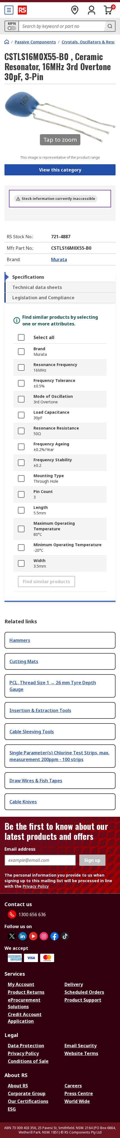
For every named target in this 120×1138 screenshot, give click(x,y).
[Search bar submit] (109, 26)
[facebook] (54, 936)
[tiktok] (65, 936)
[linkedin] (22, 936)
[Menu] (8, 10)
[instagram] (44, 936)
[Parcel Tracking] (75, 10)
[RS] (22, 10)
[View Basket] (108, 10)
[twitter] (12, 936)
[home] (6, 42)
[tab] (60, 277)
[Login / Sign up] (91, 10)
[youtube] (33, 936)
